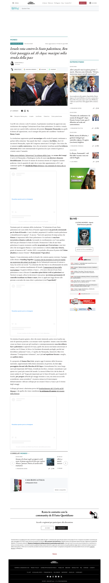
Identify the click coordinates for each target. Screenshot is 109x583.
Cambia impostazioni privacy (49, 567)
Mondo (13, 40)
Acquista (60, 490)
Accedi (47, 528)
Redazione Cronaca (76, 146)
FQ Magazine (57, 2)
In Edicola (44, 2)
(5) (98, 161)
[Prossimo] (66, 463)
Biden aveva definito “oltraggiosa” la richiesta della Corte (30, 155)
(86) (98, 145)
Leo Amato (73, 161)
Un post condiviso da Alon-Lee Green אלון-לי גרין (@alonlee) (33, 333)
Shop (62, 2)
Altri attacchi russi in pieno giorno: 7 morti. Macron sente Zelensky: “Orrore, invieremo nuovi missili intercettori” (84, 71)
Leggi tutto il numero (84, 249)
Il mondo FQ (67, 3)
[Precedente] (12, 463)
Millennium (50, 2)
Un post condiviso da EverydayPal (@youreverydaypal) (33, 221)
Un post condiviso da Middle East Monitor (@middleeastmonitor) (33, 447)
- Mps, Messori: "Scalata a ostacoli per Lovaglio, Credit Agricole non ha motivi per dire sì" (83, 281)
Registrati (61, 528)
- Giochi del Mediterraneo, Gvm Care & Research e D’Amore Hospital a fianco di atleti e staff (84, 285)
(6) (98, 108)
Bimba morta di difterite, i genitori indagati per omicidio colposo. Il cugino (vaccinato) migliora (79, 138)
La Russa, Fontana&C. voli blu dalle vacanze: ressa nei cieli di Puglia (79, 155)
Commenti (15, 111)
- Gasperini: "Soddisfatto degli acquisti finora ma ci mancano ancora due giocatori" (84, 264)
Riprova (55, 554)
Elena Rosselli (19, 62)
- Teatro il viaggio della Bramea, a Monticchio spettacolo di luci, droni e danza (82, 289)
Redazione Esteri (21, 468)
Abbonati (83, 3)
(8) (53, 468)
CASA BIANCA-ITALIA (34, 480)
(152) (97, 128)
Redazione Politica (76, 128)
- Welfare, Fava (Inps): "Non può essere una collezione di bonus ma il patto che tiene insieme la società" (82, 272)
